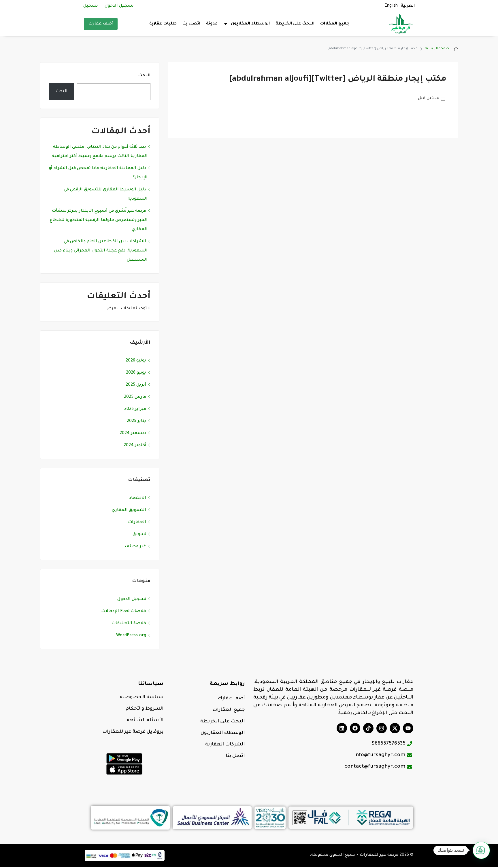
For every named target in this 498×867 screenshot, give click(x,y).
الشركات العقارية (225, 744)
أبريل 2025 (136, 385)
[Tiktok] (368, 728)
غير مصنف (135, 546)
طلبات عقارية (163, 24)
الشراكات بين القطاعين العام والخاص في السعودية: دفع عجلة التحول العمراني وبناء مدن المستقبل (101, 250)
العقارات (137, 522)
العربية (408, 6)
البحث (144, 75)
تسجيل (90, 6)
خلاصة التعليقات (129, 623)
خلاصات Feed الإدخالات (123, 611)
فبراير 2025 (135, 409)
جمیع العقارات (228, 710)
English (391, 6)
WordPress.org (131, 635)
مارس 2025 (135, 397)
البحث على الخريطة (295, 24)
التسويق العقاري (129, 510)
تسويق (139, 534)
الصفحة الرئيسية (438, 49)
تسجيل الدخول (119, 6)
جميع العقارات (335, 24)
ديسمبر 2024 (133, 433)
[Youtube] (408, 728)
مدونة (212, 24)
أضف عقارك (100, 24)
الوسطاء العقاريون (223, 733)
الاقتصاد (137, 498)
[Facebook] (355, 728)
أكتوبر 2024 (135, 445)
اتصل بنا (191, 24)
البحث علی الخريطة (222, 721)
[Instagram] (381, 728)
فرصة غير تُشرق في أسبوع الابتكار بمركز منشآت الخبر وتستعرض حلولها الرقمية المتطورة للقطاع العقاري (99, 220)
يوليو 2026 (136, 361)
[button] (481, 850)
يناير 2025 (136, 421)
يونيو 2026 (136, 373)
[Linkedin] (342, 728)
